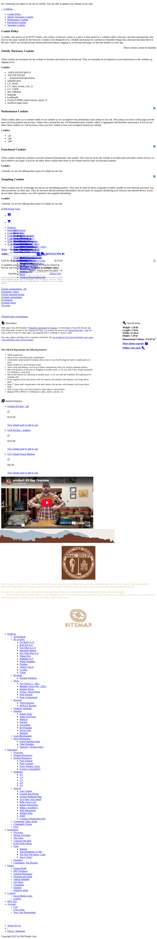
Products (11, 227)
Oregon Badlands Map (31, 796)
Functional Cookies (16, 22)
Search (43, 254)
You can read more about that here (84, 597)
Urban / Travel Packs (30, 692)
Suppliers (18, 860)
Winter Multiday (27, 661)
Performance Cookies (17, 19)
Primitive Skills (20, 260)
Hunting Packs (27, 689)
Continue (8, 9)
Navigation (25, 725)
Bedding (24, 733)
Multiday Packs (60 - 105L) (33, 686)
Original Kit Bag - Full (78, 330)
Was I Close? (26, 263)
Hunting (17, 258)
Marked (23, 849)
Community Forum (22, 824)
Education (12, 230)
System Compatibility (30, 769)
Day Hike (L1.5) (28, 647)
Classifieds (18, 885)
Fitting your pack (134, 347)
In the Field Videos (22, 843)
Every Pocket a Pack (30, 766)
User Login (19, 249)
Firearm (23, 722)
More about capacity (135, 343)
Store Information (22, 738)
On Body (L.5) (27, 642)
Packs (16, 681)
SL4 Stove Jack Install (30, 799)
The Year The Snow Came (32, 260)
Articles (17, 788)
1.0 (21, 777)
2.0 (21, 783)
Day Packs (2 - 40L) (29, 683)
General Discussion (22, 244)
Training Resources (22, 755)
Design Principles (22, 835)
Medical (23, 719)
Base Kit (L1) (26, 645)
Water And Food (28, 716)
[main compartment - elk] (14, 289)
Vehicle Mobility (21, 879)
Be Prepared (26, 727)
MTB (22, 274)
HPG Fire (12, 241)
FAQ (15, 827)
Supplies (17, 711)
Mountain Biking (28, 650)
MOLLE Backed (28, 705)
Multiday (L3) (26, 658)
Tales (16, 846)
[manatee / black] (10, 291)
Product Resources (22, 758)
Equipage (18, 772)
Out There (18, 882)
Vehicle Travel (27, 667)
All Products (19, 230)
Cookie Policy (14, 14)
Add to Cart (55, 273)
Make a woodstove (29, 266)
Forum (10, 236)
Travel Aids (25, 730)
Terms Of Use (14, 925)
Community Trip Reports (25, 862)
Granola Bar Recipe (29, 794)
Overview (18, 233)
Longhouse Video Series (25, 821)
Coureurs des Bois (22, 840)
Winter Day (25, 656)
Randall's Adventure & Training (43, 328)
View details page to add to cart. (22, 425)
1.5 (21, 780)
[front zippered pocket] (12, 294)
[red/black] (7, 300)
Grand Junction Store (30, 741)
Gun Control (26, 791)
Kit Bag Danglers (28, 678)
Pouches (17, 700)
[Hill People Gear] (10, 209)
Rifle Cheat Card (28, 802)
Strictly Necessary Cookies (20, 17)
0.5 (21, 774)
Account (11, 244)
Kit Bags (17, 675)
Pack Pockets (26, 694)
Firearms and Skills (22, 247)
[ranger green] (8, 302)
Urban (23, 672)
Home (4, 249)
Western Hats (26, 271)
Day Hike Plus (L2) (29, 653)
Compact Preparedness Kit (32, 277)
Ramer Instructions (29, 805)
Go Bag (23, 669)
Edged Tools (26, 714)
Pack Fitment (26, 760)
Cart (15, 247)
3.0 (21, 785)
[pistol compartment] (11, 297)
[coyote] (5, 305)
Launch (17, 244)
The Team (18, 838)
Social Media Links (22, 241)
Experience (12, 233)
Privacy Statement (16, 931)
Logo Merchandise (22, 736)
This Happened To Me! (31, 258)
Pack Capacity (27, 763)
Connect (11, 238)
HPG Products (20, 871)
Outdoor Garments (22, 708)
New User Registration (24, 912)
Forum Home (20, 238)
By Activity (19, 639)
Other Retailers (27, 744)
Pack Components (28, 697)
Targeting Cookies (16, 25)
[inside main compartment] (14, 316)
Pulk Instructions (28, 269)
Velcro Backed (27, 703)
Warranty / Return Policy (32, 747)
